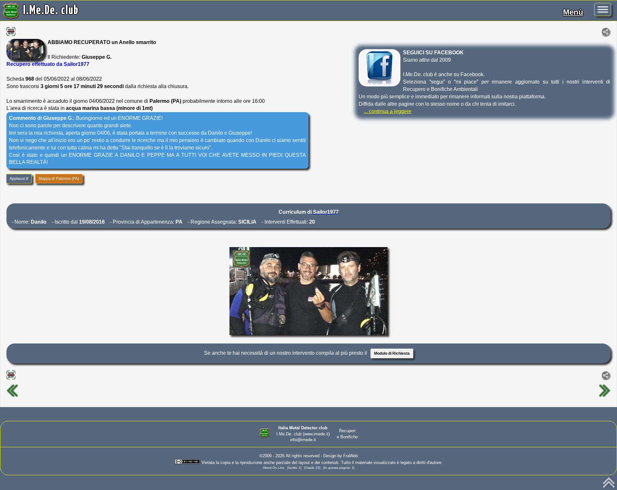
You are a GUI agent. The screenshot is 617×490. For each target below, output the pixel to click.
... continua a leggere (387, 111)
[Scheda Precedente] (12, 396)
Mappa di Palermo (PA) (59, 178)
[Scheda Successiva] (605, 396)
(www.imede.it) (316, 434)
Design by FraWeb (340, 455)
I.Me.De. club (51, 10)
